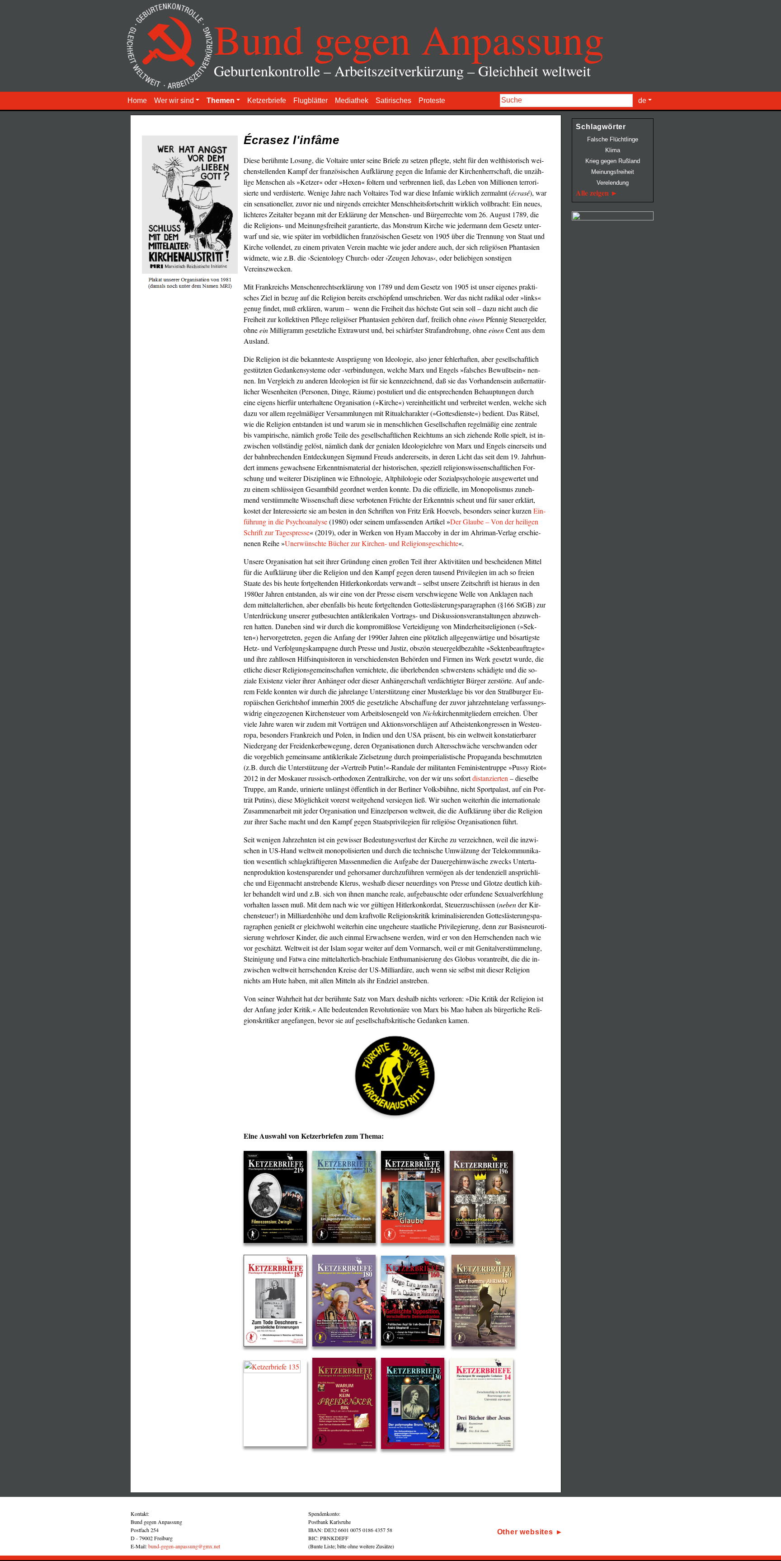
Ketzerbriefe (266, 100)
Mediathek (351, 100)
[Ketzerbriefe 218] (346, 1199)
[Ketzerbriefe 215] (415, 1199)
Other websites (525, 1532)
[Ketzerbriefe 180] (346, 1302)
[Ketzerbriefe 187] (278, 1302)
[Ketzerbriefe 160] (415, 1302)
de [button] (642, 100)
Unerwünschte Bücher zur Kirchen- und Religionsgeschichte (371, 543)
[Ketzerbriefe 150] (486, 1302)
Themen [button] (221, 100)
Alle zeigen (592, 192)
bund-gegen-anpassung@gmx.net (184, 1546)
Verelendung (613, 182)
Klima (612, 150)
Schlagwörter (601, 127)
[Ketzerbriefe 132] (346, 1405)
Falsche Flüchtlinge (612, 139)
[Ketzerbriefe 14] (484, 1405)
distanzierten (490, 778)
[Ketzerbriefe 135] (278, 1405)
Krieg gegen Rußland (612, 161)
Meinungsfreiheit (612, 171)
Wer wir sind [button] (174, 100)
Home (137, 100)
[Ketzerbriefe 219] (278, 1199)
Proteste (432, 100)
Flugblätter (310, 100)
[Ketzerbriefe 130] (415, 1405)
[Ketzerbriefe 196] (484, 1199)
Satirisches (393, 100)
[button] (494, 1511)
